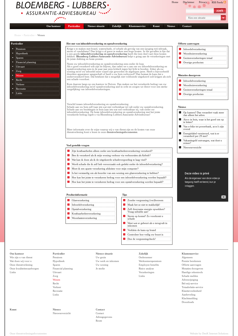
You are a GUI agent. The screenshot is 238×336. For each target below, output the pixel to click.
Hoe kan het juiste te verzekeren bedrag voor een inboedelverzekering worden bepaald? (119, 177)
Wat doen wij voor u (21, 261)
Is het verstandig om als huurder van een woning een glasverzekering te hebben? (115, 173)
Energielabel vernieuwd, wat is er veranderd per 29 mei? (201, 134)
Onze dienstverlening (21, 265)
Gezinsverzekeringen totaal (197, 58)
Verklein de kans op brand (142, 230)
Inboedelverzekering (83, 205)
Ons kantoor (53, 26)
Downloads (188, 302)
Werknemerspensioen (150, 261)
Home (175, 2)
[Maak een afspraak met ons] (82, 122)
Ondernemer (145, 257)
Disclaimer (188, 2)
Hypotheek (22, 53)
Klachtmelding (190, 298)
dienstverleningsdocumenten (122, 132)
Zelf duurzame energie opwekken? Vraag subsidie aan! (146, 210)
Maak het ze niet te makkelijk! (144, 205)
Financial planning (26, 62)
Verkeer (20, 84)
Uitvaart (20, 66)
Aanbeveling (188, 294)
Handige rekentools (192, 272)
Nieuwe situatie (96, 26)
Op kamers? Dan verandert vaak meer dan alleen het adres (203, 113)
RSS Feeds (218, 2)
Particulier (74, 26)
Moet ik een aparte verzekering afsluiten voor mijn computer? (105, 168)
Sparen (19, 58)
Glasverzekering (80, 200)
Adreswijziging (190, 279)
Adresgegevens (104, 317)
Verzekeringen (146, 272)
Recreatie (21, 89)
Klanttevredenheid (192, 291)
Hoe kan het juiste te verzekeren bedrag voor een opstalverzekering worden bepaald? (117, 182)
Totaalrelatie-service (192, 287)
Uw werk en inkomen (107, 261)
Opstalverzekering (81, 209)
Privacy (203, 2)
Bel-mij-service (190, 283)
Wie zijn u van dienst (21, 257)
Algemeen (187, 257)
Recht (19, 80)
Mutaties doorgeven (192, 268)
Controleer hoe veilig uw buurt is (145, 234)
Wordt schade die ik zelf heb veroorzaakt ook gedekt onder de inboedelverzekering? (117, 164)
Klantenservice (137, 26)
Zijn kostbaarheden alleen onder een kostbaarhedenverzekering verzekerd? (112, 151)
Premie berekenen (191, 261)
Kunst (156, 26)
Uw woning (102, 265)
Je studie (100, 268)
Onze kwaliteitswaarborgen (24, 268)
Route (99, 320)
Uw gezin (101, 257)
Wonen (19, 75)
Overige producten (193, 62)
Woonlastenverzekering (84, 218)
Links (19, 93)
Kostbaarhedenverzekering (86, 213)
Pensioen (21, 49)
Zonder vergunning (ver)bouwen (145, 200)
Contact (187, 26)
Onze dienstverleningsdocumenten (28, 333)
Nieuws (171, 26)
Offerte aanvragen (191, 265)
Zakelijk (116, 26)
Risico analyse (146, 268)
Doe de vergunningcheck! (142, 239)
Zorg (18, 71)
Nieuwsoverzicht (192, 147)
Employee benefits (149, 265)
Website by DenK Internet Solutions (209, 333)
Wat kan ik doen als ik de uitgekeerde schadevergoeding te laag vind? (109, 160)
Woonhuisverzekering (195, 53)
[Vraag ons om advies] (82, 97)
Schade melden (190, 276)
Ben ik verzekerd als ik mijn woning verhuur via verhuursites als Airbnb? (111, 155)
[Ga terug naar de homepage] (63, 12)
